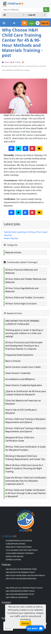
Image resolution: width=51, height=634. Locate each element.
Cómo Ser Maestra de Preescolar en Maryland (23, 402)
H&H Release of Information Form (21, 569)
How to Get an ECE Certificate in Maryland (21, 411)
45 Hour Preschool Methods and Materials (21, 271)
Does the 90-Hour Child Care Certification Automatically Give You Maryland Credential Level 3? (25, 480)
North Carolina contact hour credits (23, 367)
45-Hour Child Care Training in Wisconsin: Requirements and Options (25, 430)
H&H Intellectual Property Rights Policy (24, 588)
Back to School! (12, 360)
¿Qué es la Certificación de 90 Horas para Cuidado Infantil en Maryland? (25, 393)
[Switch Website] (14, 23)
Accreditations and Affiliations (20, 379)
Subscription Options (15, 544)
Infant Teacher (11, 238)
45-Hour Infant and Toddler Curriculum (24, 297)
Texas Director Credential (17, 373)
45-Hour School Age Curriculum (21, 303)
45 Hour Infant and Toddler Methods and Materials (25, 281)
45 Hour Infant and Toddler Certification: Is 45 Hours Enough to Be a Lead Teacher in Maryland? (25, 493)
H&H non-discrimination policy (20, 594)
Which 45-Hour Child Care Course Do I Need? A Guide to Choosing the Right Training (24, 468)
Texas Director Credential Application (23, 385)
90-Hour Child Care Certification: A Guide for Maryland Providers (25, 448)
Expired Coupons (13, 559)
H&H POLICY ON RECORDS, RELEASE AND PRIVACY (25, 575)
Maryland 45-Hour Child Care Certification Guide (19, 439)
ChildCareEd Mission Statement (20, 553)
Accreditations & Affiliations (19, 540)
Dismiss (25, 623)
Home (6, 62)
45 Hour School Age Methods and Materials (22, 290)
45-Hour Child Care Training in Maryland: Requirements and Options (25, 421)
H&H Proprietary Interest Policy (20, 591)
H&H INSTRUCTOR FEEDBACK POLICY (20, 572)
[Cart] (24, 23)
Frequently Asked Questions (19, 354)
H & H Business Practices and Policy (22, 550)
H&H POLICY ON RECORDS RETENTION (21, 578)
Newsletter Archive (14, 556)
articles (18, 62)
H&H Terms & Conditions (17, 597)
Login (31, 23)
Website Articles (13, 252)
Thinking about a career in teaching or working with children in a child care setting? (24, 333)
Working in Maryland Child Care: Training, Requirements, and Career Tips (25, 458)
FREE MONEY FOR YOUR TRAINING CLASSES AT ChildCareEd (22, 322)
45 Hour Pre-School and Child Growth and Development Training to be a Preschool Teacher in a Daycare (23, 345)
